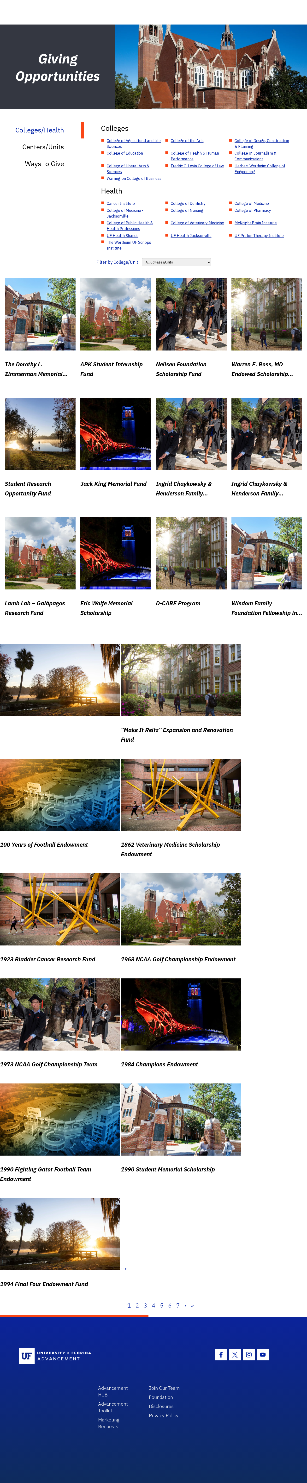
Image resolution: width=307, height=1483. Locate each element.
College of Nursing (187, 210)
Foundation (161, 1397)
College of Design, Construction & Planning (262, 143)
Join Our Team (164, 1388)
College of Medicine (252, 203)
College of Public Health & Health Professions (130, 225)
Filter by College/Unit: (118, 262)
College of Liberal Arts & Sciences (128, 168)
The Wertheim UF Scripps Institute (129, 245)
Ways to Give (44, 163)
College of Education (125, 153)
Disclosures (161, 1406)
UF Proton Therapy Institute (259, 235)
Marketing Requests (108, 1423)
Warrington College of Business (134, 178)
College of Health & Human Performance (195, 156)
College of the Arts (187, 140)
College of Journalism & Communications (256, 156)
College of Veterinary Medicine (197, 222)
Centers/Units (43, 146)
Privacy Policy (163, 1415)
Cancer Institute (121, 203)
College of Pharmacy (253, 210)
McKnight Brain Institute (256, 222)
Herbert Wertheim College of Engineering (260, 168)
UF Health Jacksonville (191, 235)
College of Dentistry (188, 203)
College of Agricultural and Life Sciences (134, 143)
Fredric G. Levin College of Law (197, 165)
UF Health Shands (122, 235)
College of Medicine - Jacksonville (125, 213)
